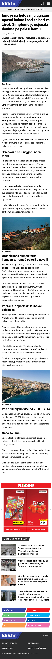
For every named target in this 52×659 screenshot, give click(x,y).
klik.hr (9, 3)
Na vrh (46, 635)
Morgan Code (33, 654)
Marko (4, 34)
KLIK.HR (13, 554)
